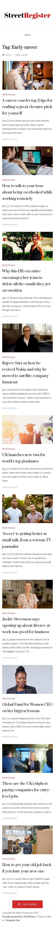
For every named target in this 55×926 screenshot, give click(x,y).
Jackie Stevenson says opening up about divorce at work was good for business (26, 625)
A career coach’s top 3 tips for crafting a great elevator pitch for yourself (27, 107)
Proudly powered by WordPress (19, 916)
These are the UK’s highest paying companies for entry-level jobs (26, 790)
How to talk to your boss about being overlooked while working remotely (27, 192)
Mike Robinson (11, 139)
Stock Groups (8, 94)
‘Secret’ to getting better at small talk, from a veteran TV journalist (26, 540)
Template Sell (12, 920)
